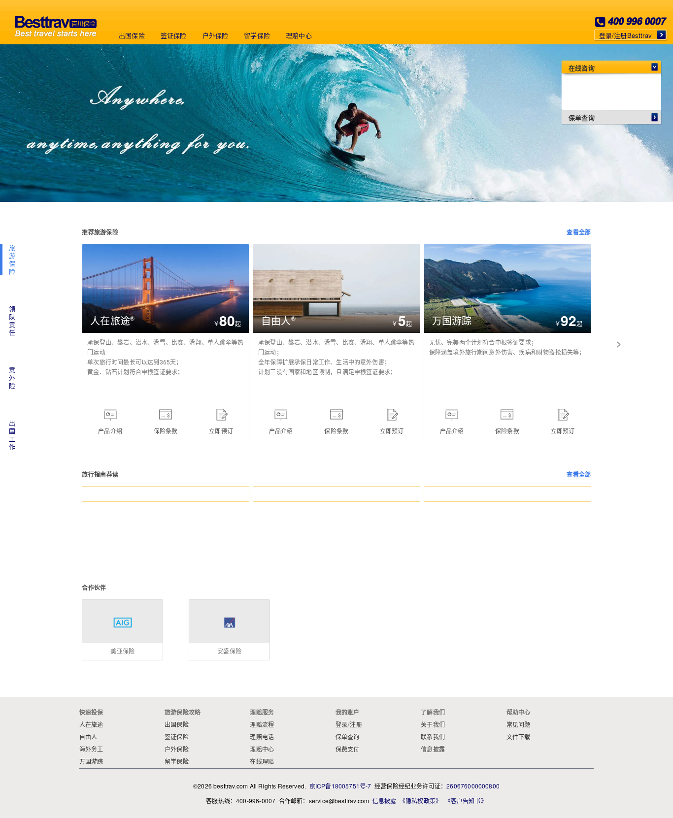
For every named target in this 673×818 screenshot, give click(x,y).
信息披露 (433, 749)
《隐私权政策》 (420, 800)
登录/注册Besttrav (625, 35)
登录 (341, 724)
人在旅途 (95, 249)
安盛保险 (229, 604)
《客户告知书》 (466, 800)
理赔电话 (262, 737)
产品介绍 (110, 430)
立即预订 (221, 430)
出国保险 (132, 35)
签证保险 (174, 35)
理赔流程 (262, 724)
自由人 (263, 249)
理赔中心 (299, 35)
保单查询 (348, 737)
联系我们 (433, 737)
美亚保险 (122, 604)
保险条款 (166, 430)
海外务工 (91, 749)
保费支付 (348, 749)
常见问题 (518, 724)
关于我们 (433, 724)
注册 (356, 724)
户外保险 (215, 35)
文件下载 (518, 737)
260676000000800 (473, 786)
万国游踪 (437, 249)
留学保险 (257, 35)
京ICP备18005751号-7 (340, 786)
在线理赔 (262, 761)
